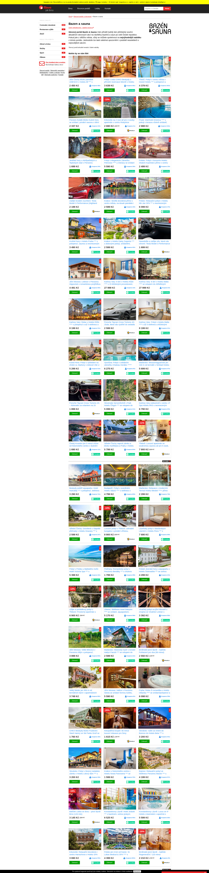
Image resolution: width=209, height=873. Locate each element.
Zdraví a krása (52, 44)
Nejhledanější (44, 72)
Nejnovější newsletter (57, 70)
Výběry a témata (54, 72)
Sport (52, 53)
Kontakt (108, 8)
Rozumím (137, 871)
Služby (52, 48)
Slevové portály (44, 70)
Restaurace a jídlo (52, 29)
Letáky (97, 8)
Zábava (52, 57)
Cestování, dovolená (52, 25)
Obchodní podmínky (51, 75)
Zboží (52, 34)
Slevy (70, 8)
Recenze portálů (83, 8)
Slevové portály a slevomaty (83, 16)
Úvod (70, 16)
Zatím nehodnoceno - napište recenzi (80, 27)
